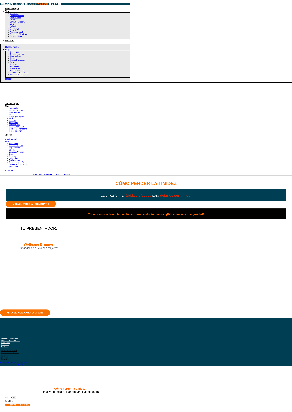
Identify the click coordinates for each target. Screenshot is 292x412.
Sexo (12, 24)
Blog (7, 11)
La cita (12, 20)
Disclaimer (5, 345)
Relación (13, 26)
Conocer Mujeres (17, 16)
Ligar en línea (15, 18)
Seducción (14, 14)
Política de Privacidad (9, 339)
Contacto (4, 347)
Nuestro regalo (12, 9)
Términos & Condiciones (10, 341)
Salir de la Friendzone (19, 34)
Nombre (8, 397)
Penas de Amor (16, 36)
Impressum (5, 343)
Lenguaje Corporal (17, 22)
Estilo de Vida (15, 30)
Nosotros (9, 40)
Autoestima (14, 28)
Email (7, 401)
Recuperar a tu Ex (17, 32)
